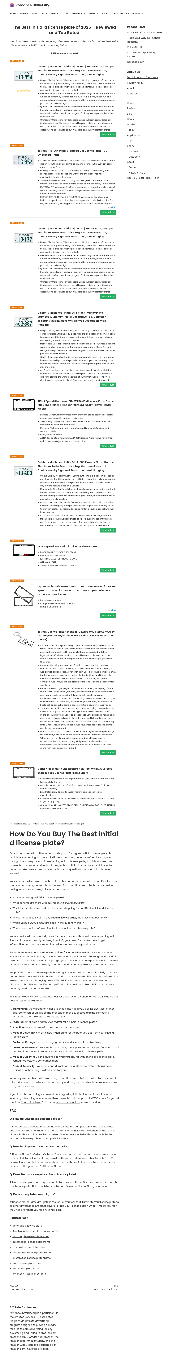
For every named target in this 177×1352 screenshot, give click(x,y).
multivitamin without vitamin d (145, 32)
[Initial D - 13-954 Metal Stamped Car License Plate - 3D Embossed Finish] (24, 160)
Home (13, 13)
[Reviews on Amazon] (24, 90)
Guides (54, 13)
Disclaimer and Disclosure (142, 77)
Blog (34, 13)
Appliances (133, 135)
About (130, 88)
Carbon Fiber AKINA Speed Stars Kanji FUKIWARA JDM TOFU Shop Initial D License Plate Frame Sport (74, 771)
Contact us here (31, 1102)
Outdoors (134, 156)
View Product (107, 134)
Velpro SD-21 (134, 47)
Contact (132, 93)
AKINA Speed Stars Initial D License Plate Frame (67, 546)
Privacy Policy (135, 82)
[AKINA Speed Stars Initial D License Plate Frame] (24, 550)
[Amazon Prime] (112, 207)
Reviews (24, 13)
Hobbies (133, 151)
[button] (84, 13)
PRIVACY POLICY (137, 172)
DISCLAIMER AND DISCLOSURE (128, 13)
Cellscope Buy (135, 62)
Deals (44, 13)
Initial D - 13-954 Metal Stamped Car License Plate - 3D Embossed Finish (72, 152)
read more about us (68, 1102)
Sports (131, 146)
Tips (130, 140)
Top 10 (65, 13)
